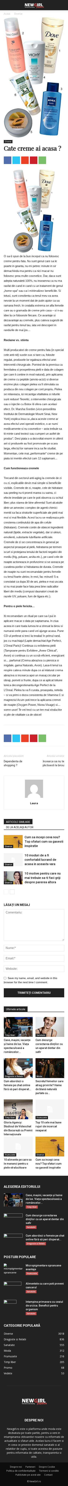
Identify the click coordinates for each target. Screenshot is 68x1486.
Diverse (18, 13)
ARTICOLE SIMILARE (18, 821)
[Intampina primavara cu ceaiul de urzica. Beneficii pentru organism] (10, 1306)
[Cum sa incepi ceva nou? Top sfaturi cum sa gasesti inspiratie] (13, 841)
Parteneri (30, 1466)
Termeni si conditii (49, 1470)
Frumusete (42, 1117)
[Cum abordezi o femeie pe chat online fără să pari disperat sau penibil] (18, 1068)
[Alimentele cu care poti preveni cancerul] (12, 1288)
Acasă (7, 13)
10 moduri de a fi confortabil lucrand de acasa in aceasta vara (40, 859)
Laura (34, 803)
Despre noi (16, 1466)
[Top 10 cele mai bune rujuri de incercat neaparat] (50, 1109)
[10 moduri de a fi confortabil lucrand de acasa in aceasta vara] (13, 859)
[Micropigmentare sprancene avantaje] (13, 1270)
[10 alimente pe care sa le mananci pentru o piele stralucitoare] (18, 1146)
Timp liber (10, 1035)
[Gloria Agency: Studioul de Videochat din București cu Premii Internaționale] (18, 1109)
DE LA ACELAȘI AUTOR (19, 827)
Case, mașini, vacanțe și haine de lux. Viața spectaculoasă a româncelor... (44, 1199)
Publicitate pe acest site (28, 1474)
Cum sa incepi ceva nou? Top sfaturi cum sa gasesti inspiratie (44, 841)
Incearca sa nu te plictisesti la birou (53, 763)
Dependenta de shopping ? (13, 763)
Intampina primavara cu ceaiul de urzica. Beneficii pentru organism (44, 1305)
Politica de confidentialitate (21, 1470)
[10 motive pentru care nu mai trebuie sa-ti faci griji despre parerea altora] (13, 877)
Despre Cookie (47, 1466)
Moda (39, 1076)
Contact (48, 1474)
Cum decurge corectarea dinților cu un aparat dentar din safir (45, 1219)
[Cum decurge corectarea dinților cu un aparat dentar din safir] (50, 1027)
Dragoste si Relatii (14, 1076)
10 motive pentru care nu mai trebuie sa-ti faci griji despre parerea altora (43, 877)
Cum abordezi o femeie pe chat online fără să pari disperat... (17, 1085)
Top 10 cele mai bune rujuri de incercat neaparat (48, 1126)
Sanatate (41, 1035)
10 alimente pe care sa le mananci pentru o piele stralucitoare (18, 1163)
